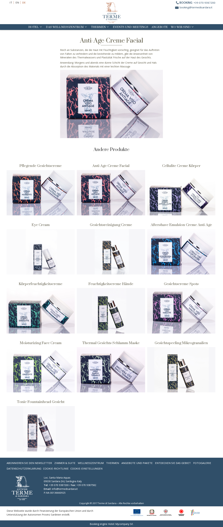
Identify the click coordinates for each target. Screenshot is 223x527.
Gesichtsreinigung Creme (111, 224)
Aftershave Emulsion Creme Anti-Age (181, 224)
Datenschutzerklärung (24, 468)
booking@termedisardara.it (196, 7)
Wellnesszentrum (91, 463)
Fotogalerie (202, 463)
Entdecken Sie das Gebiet (173, 463)
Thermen (98, 27)
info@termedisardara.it (65, 489)
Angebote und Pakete (137, 463)
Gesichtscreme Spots (181, 283)
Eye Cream (41, 224)
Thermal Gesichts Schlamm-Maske (111, 342)
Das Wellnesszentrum (65, 27)
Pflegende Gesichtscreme (41, 165)
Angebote (159, 27)
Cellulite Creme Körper (181, 165)
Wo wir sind (180, 27)
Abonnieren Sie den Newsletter (29, 463)
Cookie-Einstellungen (86, 468)
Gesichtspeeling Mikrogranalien (181, 342)
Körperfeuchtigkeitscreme (40, 283)
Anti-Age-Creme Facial (110, 165)
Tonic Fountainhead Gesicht (40, 401)
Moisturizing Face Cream (40, 342)
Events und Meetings (130, 27)
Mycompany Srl (124, 524)
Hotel (33, 27)
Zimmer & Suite (64, 463)
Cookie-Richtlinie (56, 468)
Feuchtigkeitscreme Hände (111, 283)
